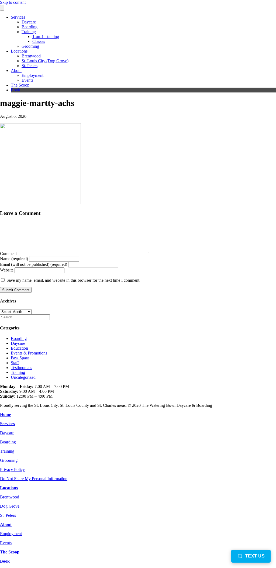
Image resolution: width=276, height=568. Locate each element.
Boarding (29, 27)
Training (29, 31)
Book (15, 90)
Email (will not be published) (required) (33, 264)
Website (6, 270)
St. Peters (29, 65)
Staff (15, 362)
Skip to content (13, 2)
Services (18, 17)
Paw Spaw (20, 358)
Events (27, 80)
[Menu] (2, 8)
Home (5, 414)
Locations (19, 51)
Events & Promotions (29, 353)
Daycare (29, 22)
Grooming (30, 46)
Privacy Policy (12, 469)
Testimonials (21, 367)
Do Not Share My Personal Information (33, 478)
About (16, 70)
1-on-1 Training (45, 36)
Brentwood (31, 56)
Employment (32, 75)
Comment (8, 253)
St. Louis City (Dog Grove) (45, 60)
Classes (38, 41)
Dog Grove (9, 506)
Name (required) (14, 258)
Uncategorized (23, 377)
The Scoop (20, 85)
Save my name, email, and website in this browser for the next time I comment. (73, 280)
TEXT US (255, 556)
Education (19, 348)
